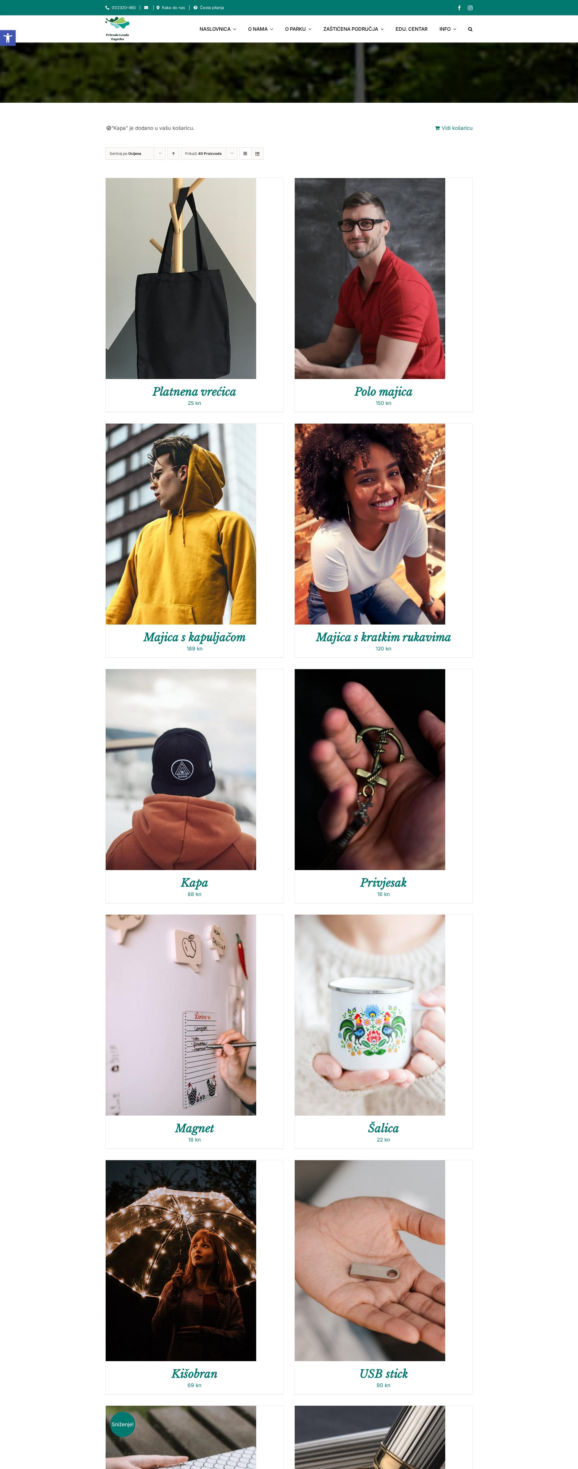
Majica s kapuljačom (195, 637)
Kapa (194, 883)
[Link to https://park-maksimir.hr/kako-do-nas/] (158, 8)
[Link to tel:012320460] (107, 8)
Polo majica (384, 392)
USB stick (383, 1374)
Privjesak (383, 883)
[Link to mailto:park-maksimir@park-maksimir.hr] (146, 8)
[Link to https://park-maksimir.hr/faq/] (195, 8)
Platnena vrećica (194, 392)
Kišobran (195, 1374)
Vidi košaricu (457, 128)
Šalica (383, 1128)
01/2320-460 (124, 7)
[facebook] (459, 7)
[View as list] (257, 153)
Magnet (194, 1128)
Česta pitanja (212, 7)
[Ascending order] (173, 153)
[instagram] (470, 7)
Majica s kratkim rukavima (383, 637)
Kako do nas (173, 7)
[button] (8, 38)
